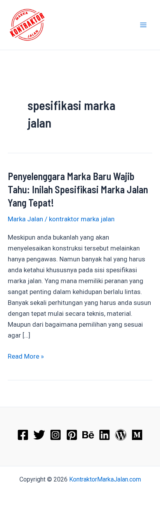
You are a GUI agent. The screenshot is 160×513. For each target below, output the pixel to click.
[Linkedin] (104, 435)
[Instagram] (55, 435)
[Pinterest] (72, 435)
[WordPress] (121, 435)
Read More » (26, 357)
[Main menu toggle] (144, 25)
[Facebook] (23, 435)
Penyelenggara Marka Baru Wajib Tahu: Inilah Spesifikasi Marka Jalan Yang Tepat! (78, 189)
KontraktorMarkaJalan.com (105, 479)
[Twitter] (39, 435)
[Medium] (137, 435)
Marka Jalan (25, 219)
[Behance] (88, 435)
